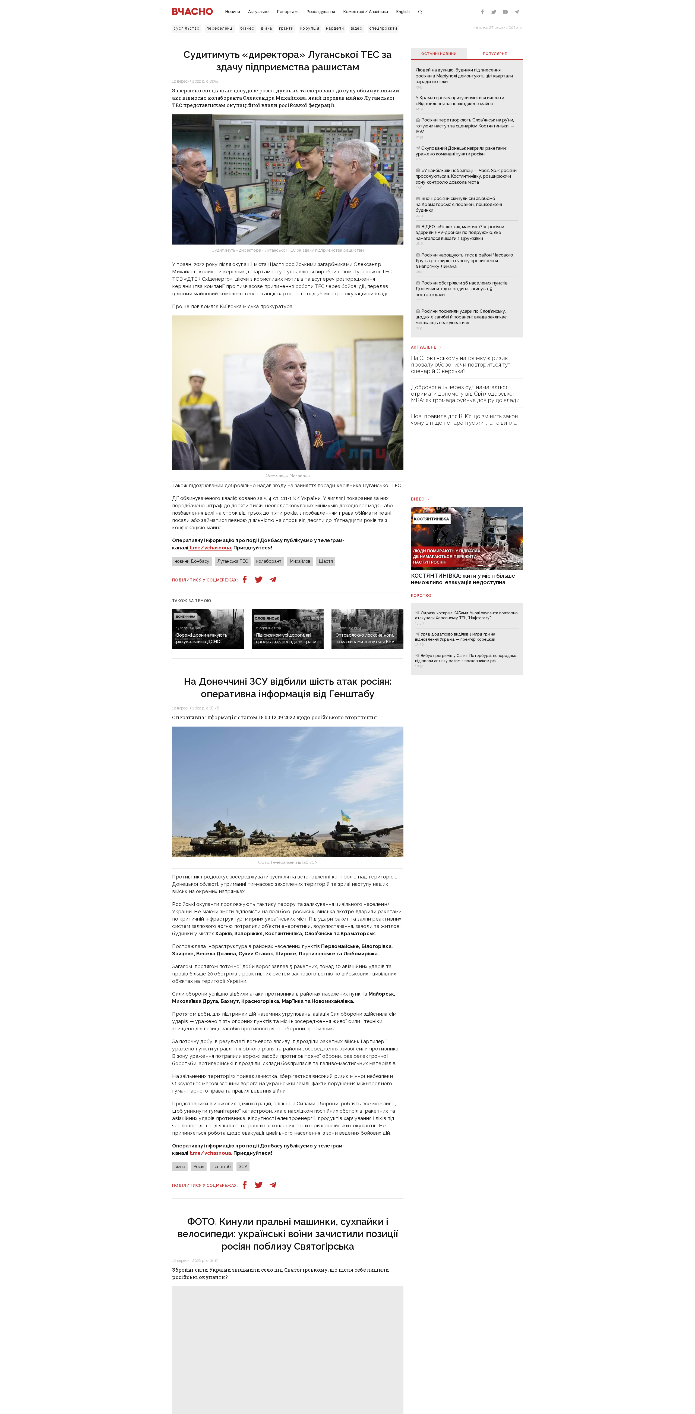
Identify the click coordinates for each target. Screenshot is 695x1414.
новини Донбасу (192, 561)
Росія (198, 1166)
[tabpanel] (467, 198)
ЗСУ (243, 1166)
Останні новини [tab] (439, 54)
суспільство (186, 28)
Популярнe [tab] (495, 54)
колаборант (269, 561)
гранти (286, 28)
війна (266, 28)
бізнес (247, 28)
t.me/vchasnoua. (210, 547)
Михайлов (300, 561)
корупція (309, 28)
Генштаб (221, 1166)
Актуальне (258, 11)
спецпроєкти (383, 28)
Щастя (326, 561)
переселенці (220, 28)
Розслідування (321, 11)
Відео (418, 499)
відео (356, 28)
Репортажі (287, 11)
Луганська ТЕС (232, 561)
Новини (232, 11)
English (403, 11)
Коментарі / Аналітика (365, 11)
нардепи (335, 28)
